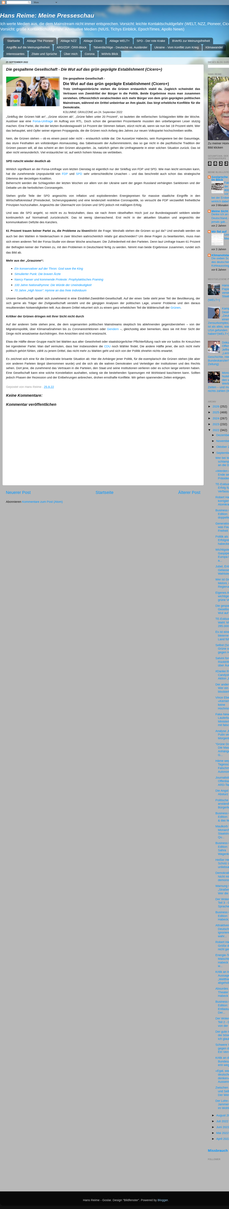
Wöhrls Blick (109, 54)
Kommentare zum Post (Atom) (42, 501)
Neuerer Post (18, 492)
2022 (216, 430)
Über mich (71, 54)
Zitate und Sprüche (44, 54)
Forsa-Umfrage (43, 121)
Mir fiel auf (218, 231)
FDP (65, 174)
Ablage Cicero (92, 41)
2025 (216, 412)
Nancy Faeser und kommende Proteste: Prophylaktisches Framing (58, 279)
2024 (216, 418)
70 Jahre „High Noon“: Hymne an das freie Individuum (50, 290)
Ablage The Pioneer (40, 41)
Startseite (13, 41)
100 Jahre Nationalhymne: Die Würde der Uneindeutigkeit (53, 285)
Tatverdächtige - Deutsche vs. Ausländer (120, 47)
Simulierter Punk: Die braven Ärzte (38, 274)
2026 (216, 406)
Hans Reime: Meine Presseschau (47, 15)
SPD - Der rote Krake (151, 41)
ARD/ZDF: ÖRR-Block (72, 47)
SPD (79, 174)
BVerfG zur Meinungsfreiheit (191, 41)
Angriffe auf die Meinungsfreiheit (28, 47)
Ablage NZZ (69, 41)
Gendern (113, 329)
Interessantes (15, 54)
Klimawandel (214, 47)
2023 (216, 424)
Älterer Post (189, 492)
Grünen (175, 307)
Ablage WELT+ (119, 41)
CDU (107, 346)
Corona (90, 54)
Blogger (163, 1200)
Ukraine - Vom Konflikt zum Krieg (176, 47)
